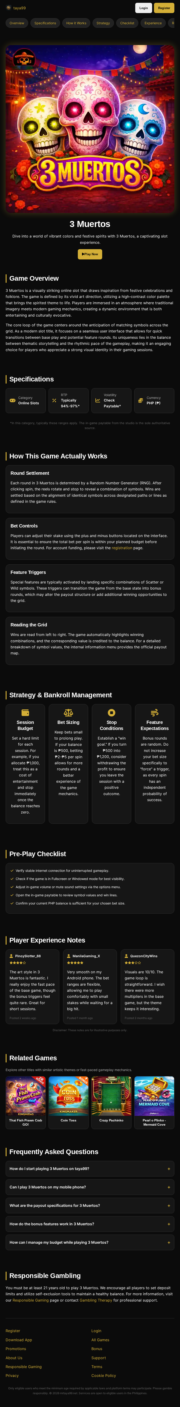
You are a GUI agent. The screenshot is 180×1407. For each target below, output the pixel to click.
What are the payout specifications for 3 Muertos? (55, 1205)
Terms (96, 1366)
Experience (153, 23)
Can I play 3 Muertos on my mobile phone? (48, 1187)
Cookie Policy (103, 1375)
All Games (100, 1339)
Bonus (96, 1348)
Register (164, 8)
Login (143, 8)
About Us (14, 1357)
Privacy (12, 1375)
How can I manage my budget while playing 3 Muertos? (59, 1242)
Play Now (91, 254)
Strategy (103, 23)
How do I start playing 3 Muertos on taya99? (49, 1168)
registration (122, 548)
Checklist (127, 23)
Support (98, 1357)
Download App (19, 1339)
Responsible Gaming (31, 1300)
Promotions (16, 1348)
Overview (17, 23)
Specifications (45, 23)
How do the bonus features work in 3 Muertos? (52, 1224)
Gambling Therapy (96, 1300)
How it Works (76, 23)
